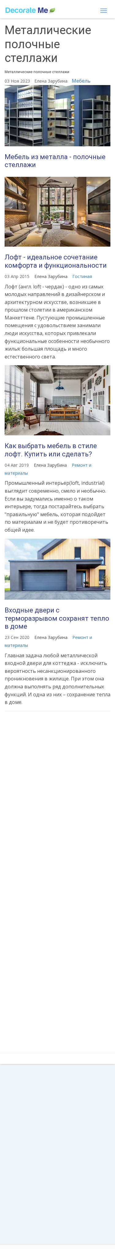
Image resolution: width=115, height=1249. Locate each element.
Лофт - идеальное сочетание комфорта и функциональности (56, 261)
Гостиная (82, 276)
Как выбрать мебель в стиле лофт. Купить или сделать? (51, 450)
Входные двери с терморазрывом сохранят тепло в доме (57, 618)
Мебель (81, 80)
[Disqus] (57, 796)
